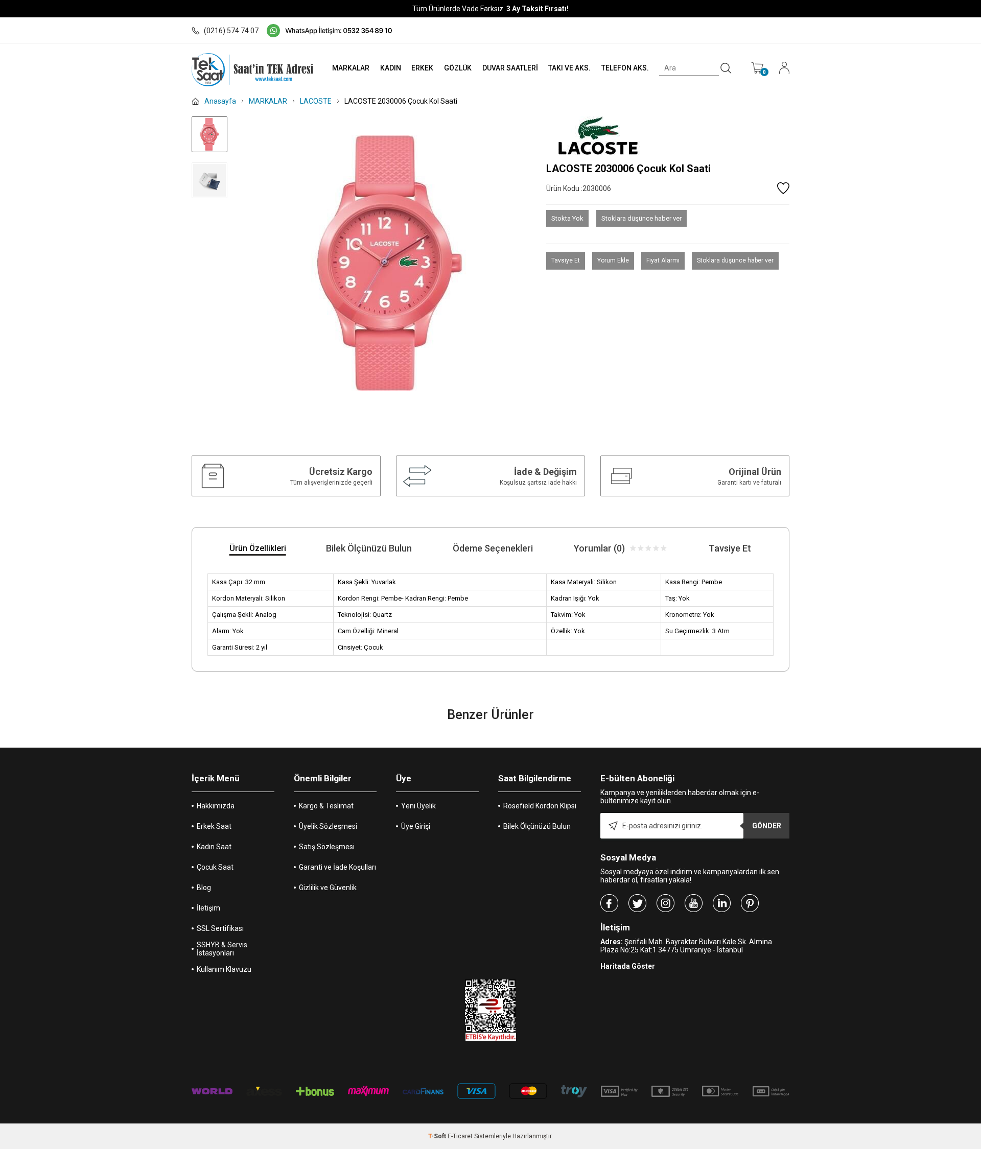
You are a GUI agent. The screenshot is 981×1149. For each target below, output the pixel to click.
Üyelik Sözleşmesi (328, 826)
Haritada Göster (627, 966)
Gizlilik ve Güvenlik (328, 887)
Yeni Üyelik (418, 806)
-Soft (438, 1136)
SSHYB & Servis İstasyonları (222, 949)
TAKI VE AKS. (569, 68)
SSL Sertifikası (220, 928)
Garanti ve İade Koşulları (337, 867)
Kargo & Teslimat (326, 806)
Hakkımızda (216, 806)
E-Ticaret (460, 1136)
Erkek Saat (214, 826)
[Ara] (726, 68)
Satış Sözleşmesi (327, 847)
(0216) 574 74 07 (231, 31)
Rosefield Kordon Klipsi (539, 806)
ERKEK (422, 68)
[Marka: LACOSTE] (667, 135)
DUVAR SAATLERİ (510, 68)
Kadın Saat (214, 847)
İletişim (208, 908)
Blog (204, 887)
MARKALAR (350, 68)
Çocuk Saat (215, 867)
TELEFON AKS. (625, 68)
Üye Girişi (415, 826)
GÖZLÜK (458, 68)
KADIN (390, 68)
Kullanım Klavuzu (224, 969)
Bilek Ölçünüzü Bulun (537, 826)
